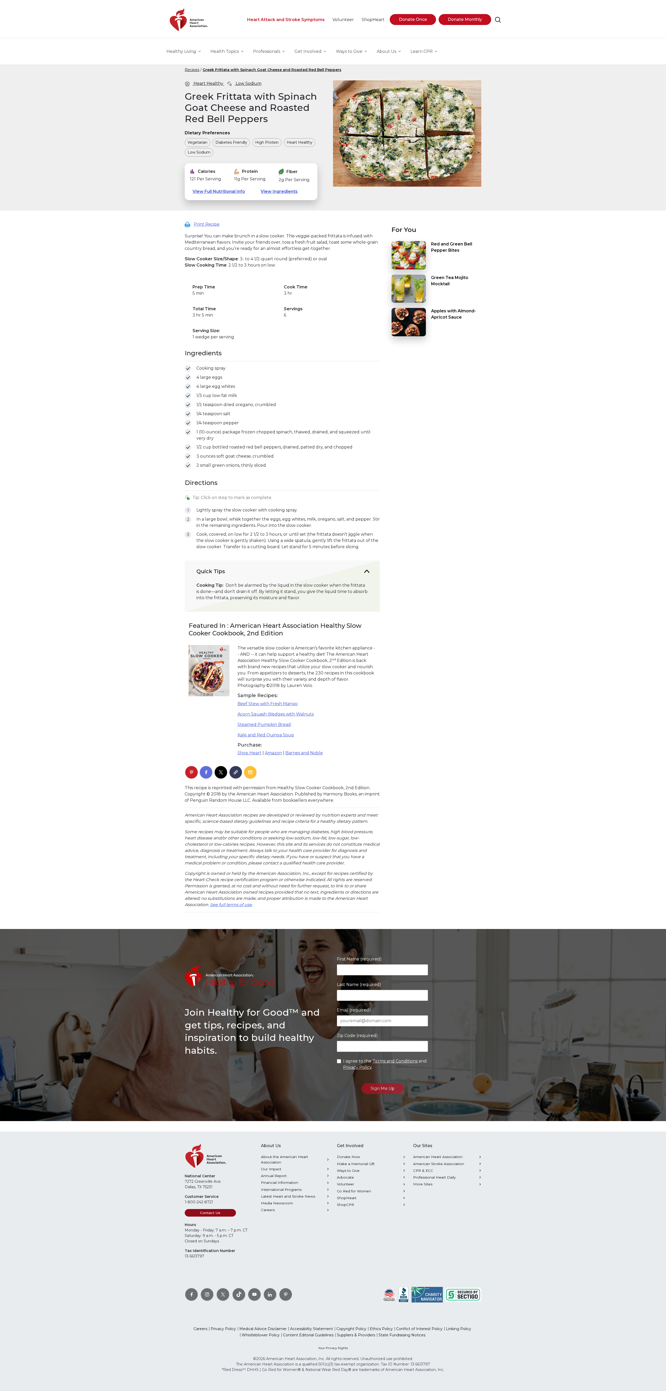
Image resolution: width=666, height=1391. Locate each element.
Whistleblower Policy (261, 1335)
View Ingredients (279, 191)
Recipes (192, 69)
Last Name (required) (359, 984)
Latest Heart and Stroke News (288, 1196)
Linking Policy (458, 1328)
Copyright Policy (351, 1328)
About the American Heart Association (284, 1159)
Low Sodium (248, 83)
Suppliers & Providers (356, 1335)
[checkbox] (188, 368)
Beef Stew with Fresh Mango (268, 703)
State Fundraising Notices (402, 1335)
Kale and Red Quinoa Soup (266, 734)
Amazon (273, 752)
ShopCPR (345, 1205)
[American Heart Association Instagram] (207, 1294)
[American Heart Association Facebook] (191, 1294)
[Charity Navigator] (427, 1294)
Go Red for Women (354, 1191)
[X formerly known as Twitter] (223, 1294)
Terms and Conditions (395, 1061)
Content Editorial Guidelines (308, 1335)
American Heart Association (438, 1157)
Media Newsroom (277, 1203)
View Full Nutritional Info (219, 191)
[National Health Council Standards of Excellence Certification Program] (389, 1294)
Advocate (345, 1177)
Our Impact (271, 1169)
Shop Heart (249, 752)
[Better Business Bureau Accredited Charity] (403, 1294)
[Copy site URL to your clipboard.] (235, 772)
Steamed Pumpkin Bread (264, 724)
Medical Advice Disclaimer (263, 1328)
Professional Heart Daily (434, 1177)
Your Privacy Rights (333, 1348)
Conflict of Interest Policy (419, 1328)
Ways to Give (348, 1170)
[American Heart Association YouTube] (254, 1294)
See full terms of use (231, 904)
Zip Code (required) (357, 1035)
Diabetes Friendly (231, 142)
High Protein (267, 142)
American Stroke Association (438, 1164)
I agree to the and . (385, 1064)
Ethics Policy (381, 1328)
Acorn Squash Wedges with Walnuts (276, 714)
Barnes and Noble (304, 752)
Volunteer (345, 1184)
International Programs (281, 1189)
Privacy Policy (357, 1067)
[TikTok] (239, 1294)
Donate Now (348, 1157)
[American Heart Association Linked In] (270, 1294)
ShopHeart (346, 1198)
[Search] (498, 20)
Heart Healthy (208, 83)
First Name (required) (359, 959)
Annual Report (274, 1176)
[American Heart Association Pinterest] (285, 1294)
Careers (268, 1210)
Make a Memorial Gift (356, 1164)
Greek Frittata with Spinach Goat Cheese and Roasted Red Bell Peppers (272, 69)
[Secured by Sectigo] (463, 1294)
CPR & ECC (423, 1170)
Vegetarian (197, 142)
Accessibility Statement (311, 1328)
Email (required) (354, 1010)
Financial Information (279, 1182)
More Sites (422, 1184)
